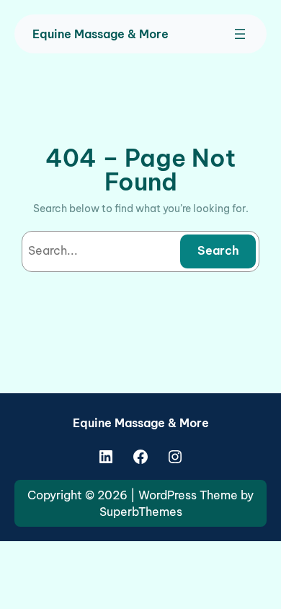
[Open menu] (240, 34)
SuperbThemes (140, 511)
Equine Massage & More (100, 34)
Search (218, 250)
